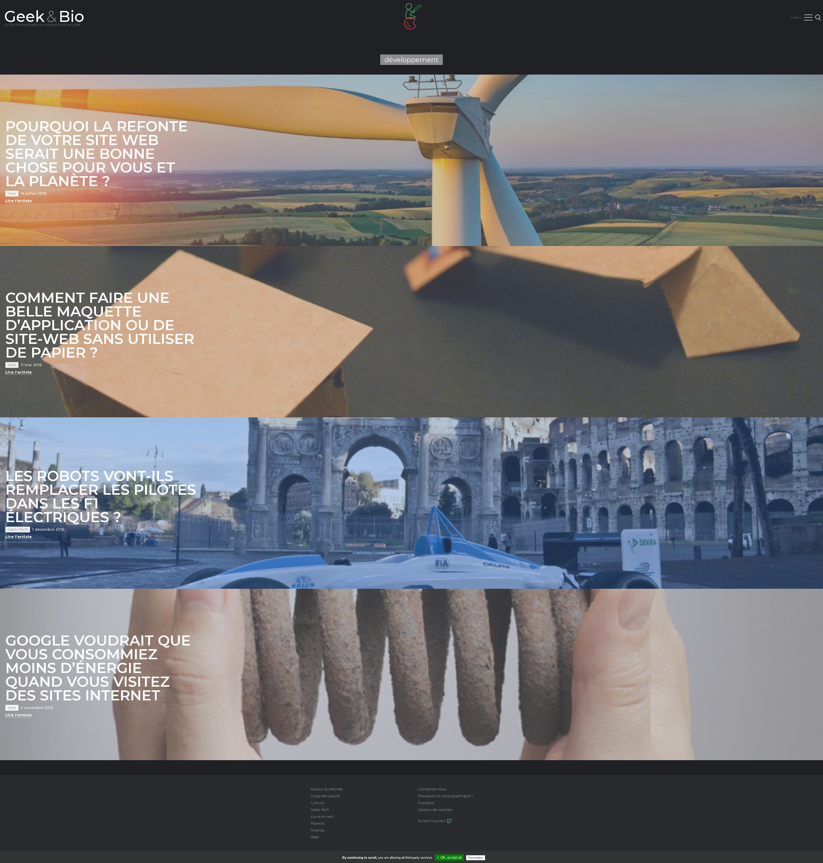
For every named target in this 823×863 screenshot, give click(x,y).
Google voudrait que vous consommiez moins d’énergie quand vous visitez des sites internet (98, 668)
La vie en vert (322, 817)
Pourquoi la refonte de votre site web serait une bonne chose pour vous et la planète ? (96, 153)
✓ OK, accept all (449, 857)
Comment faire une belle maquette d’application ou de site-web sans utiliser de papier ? (99, 325)
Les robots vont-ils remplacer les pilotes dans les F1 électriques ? (100, 496)
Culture (317, 803)
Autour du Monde (327, 789)
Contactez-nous (432, 789)
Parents (317, 823)
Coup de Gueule (325, 796)
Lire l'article (18, 201)
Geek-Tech (320, 810)
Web (315, 837)
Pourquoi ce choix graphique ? (445, 796)
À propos (426, 803)
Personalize (475, 857)
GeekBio (44, 16)
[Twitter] (449, 820)
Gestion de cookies (435, 810)
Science (317, 830)
